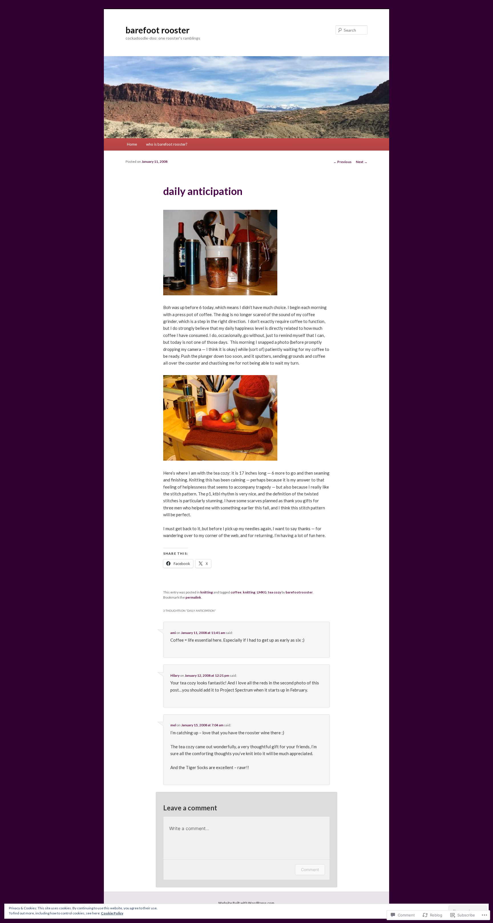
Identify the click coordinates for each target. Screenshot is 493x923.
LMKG (261, 592)
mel (173, 725)
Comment (310, 869)
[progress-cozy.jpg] (220, 459)
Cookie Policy (112, 913)
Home (132, 144)
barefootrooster (299, 592)
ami (173, 633)
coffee (236, 592)
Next (361, 162)
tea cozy (274, 592)
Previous (342, 162)
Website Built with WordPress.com (246, 903)
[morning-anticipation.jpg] (220, 293)
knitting (206, 592)
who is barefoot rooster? (166, 144)
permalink (193, 597)
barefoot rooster (157, 30)
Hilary (174, 675)
